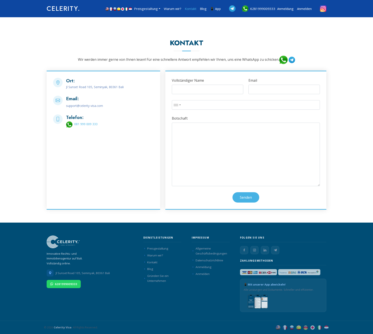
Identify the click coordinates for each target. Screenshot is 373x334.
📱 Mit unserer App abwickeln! (265, 284)
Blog (203, 8)
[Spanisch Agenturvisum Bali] (298, 327)
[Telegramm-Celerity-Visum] (229, 8)
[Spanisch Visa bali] (119, 8)
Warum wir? (172, 8)
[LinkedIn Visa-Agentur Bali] (265, 250)
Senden (246, 197)
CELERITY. (63, 8)
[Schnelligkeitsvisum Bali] (64, 243)
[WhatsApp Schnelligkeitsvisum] (283, 59)
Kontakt (190, 8)
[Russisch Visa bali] (115, 8)
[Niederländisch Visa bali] (130, 8)
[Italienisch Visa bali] (126, 8)
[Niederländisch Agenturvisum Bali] (326, 327)
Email (252, 80)
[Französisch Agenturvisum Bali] (285, 327)
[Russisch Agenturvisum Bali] (291, 327)
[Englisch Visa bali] (107, 8)
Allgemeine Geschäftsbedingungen (211, 251)
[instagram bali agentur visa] (319, 8)
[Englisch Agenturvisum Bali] (278, 327)
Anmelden (304, 8)
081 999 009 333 (85, 124)
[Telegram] (275, 250)
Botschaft (180, 118)
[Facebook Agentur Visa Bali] (244, 250)
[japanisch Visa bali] (123, 8)
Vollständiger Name (188, 80)
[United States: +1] (177, 104)
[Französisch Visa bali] (111, 8)
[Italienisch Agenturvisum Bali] (319, 327)
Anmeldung (285, 8)
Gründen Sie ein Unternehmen (158, 278)
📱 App (215, 8)
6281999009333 (261, 8)
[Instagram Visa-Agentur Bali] (254, 250)
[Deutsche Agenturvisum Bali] (305, 327)
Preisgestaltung (157, 248)
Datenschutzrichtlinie (209, 260)
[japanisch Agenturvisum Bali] (312, 327)
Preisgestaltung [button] (146, 8)
